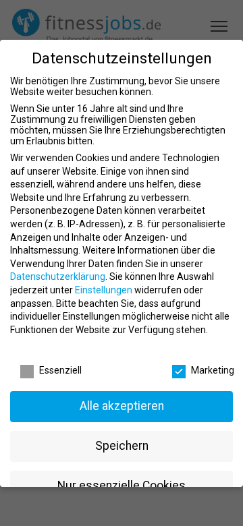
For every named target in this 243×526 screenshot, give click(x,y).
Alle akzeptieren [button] (122, 406)
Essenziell (60, 370)
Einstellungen (103, 290)
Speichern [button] (121, 445)
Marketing (212, 370)
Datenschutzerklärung (57, 276)
